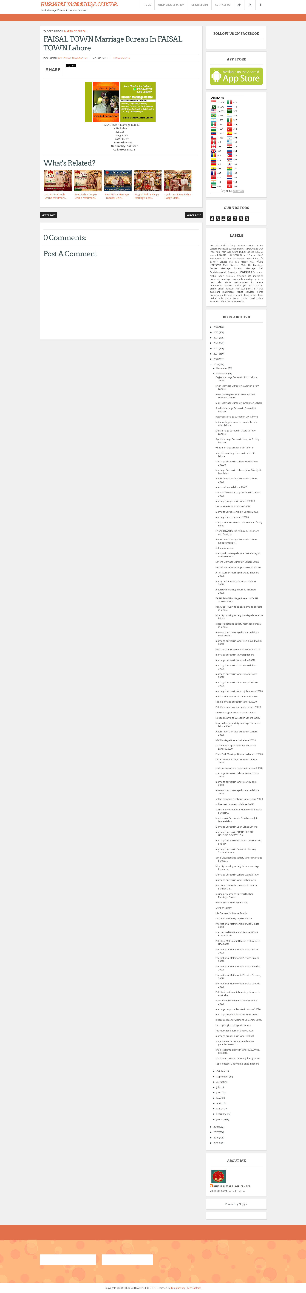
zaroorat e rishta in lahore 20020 (233, 506)
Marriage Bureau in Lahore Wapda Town (237, 874)
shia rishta (225, 298)
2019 (216, 364)
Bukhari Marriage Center (72, 57)
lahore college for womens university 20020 (239, 1019)
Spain (221, 275)
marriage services (253, 279)
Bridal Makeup (228, 245)
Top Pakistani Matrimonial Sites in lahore (237, 1063)
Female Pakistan (228, 255)
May (219, 1098)
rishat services (245, 291)
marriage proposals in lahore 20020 (235, 1035)
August (220, 1081)
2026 (216, 327)
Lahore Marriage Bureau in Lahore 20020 (237, 561)
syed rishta (256, 298)
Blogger (243, 1204)
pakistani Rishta (254, 288)
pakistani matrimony (222, 291)
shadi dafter (249, 295)
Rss (249, 5)
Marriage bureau (75, 31)
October (221, 1071)
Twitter (239, 5)
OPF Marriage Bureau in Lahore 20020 (236, 712)
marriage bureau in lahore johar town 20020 (239, 691)
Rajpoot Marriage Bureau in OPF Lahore (237, 416)
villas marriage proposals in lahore (234, 447)
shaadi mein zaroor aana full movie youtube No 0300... (235, 1043)
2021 (216, 353)
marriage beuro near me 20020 (232, 517)
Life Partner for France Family (231, 913)
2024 (216, 337)
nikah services (255, 285)
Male (252, 262)
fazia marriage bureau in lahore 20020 (236, 701)
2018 (216, 1126)
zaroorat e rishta (235, 301)
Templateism (178, 1287)
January (220, 1119)
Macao (244, 261)
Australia (214, 245)
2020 (216, 359)
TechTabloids (194, 1287)
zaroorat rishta (218, 301)
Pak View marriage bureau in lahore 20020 (238, 707)
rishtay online (227, 295)
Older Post (194, 215)
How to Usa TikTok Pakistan (230, 258)
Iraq (237, 262)
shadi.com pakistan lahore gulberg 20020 (237, 1058)
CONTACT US (222, 4)
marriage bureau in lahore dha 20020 (235, 660)
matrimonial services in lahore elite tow (236, 696)
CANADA (241, 245)
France (252, 255)
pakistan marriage (235, 288)
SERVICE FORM (200, 4)
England (250, 251)
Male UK (246, 265)
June (219, 1092)
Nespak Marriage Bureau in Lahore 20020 (238, 717)
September (222, 1076)
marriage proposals (232, 279)
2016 (216, 1137)
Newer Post (48, 215)
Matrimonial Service (223, 272)
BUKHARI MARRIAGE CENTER (79, 4)
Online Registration (171, 4)
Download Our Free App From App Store (236, 250)
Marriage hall (254, 268)
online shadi (217, 288)
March (220, 1108)
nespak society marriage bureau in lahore (238, 567)
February (221, 1113)
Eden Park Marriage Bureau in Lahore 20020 (239, 754)
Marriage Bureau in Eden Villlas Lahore (236, 826)
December (222, 368)
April (219, 1103)
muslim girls (240, 285)
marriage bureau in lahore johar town (236, 880)
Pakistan (247, 271)
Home (147, 4)
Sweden (241, 275)
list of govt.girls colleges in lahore (233, 1025)
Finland (243, 255)
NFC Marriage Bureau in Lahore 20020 (236, 740)
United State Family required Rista (234, 918)
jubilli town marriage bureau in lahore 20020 (239, 768)
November (222, 373)
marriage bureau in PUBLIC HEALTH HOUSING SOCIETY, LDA (234, 833)
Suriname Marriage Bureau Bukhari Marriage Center (235, 895)
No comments (122, 57)
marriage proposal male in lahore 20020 (237, 1014)
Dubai (242, 251)
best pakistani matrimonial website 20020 (238, 649)
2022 (216, 348)
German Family (224, 907)
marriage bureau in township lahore (235, 654)
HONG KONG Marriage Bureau (232, 902)
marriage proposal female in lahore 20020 (238, 1009)
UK (249, 275)
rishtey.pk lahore (225, 548)
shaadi (239, 295)
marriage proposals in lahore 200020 (235, 501)
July (218, 1087)
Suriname (230, 276)
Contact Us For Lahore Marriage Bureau (236, 247)
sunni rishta (240, 298)
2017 (216, 1132)
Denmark (241, 248)
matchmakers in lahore (248, 282)
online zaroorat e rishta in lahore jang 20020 (239, 799)
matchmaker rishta (220, 282)
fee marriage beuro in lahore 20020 (234, 1030)
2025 (216, 332)
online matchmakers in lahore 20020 (235, 804)
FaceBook (260, 5)
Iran (231, 262)
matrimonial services (221, 285)
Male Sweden (231, 265)
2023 (216, 342)
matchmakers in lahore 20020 (231, 487)
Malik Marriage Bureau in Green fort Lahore (239, 402)
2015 (216, 1142)
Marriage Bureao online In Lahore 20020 (237, 511)
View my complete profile (227, 1190)
